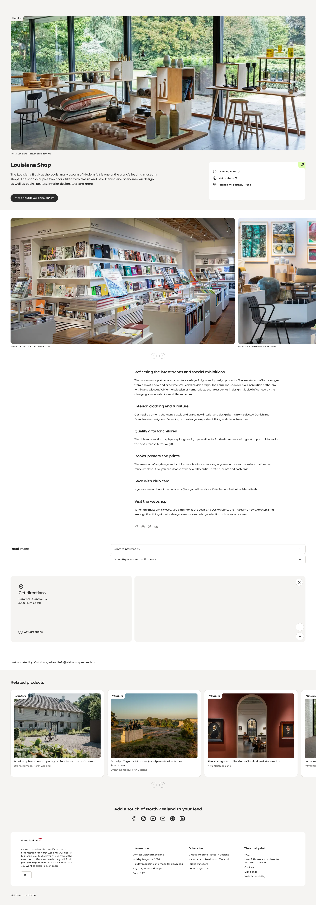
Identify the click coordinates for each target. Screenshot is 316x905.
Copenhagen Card (200, 868)
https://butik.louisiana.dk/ (32, 198)
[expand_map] (299, 582)
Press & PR (139, 873)
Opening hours (228, 171)
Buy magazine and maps (147, 868)
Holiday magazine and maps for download (158, 863)
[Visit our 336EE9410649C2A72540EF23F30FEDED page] (163, 818)
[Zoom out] (300, 636)
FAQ (247, 854)
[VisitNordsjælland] (31, 840)
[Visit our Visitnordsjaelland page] (153, 818)
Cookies (249, 867)
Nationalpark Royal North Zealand (209, 859)
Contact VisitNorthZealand (148, 854)
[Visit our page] (134, 818)
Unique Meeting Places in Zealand (209, 854)
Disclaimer (250, 871)
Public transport (198, 863)
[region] (219, 609)
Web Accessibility (254, 876)
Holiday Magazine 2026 (146, 859)
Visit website (226, 178)
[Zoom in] (300, 627)
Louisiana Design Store (213, 509)
